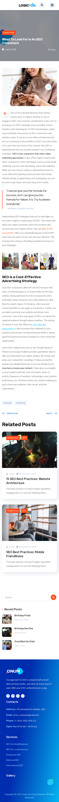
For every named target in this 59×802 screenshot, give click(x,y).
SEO (24, 438)
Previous (12, 413)
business (8, 403)
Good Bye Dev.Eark (24, 641)
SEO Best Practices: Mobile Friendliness (25, 554)
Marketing (8, 33)
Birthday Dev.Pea (23, 628)
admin (12, 474)
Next (50, 413)
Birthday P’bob (22, 615)
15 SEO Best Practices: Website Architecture (28, 481)
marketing (20, 403)
